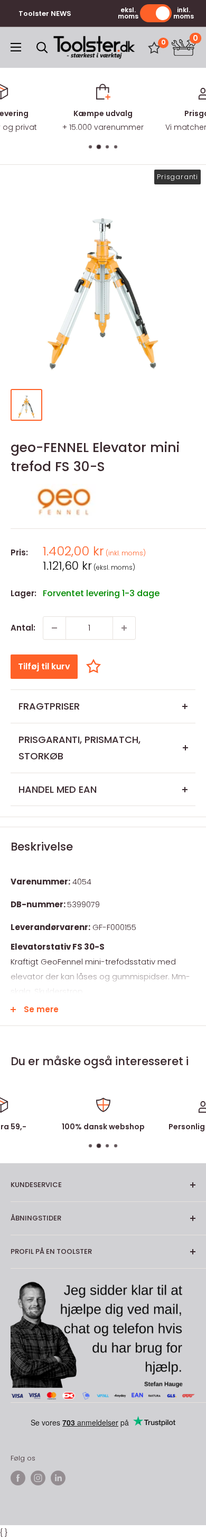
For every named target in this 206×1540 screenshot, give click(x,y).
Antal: (23, 627)
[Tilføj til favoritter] (96, 666)
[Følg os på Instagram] (38, 1478)
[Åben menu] (16, 47)
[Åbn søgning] (42, 48)
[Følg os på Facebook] (18, 1478)
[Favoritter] (154, 48)
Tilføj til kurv (44, 666)
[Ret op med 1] (124, 628)
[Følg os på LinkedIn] (58, 1478)
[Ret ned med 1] (54, 628)
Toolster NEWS (44, 13)
